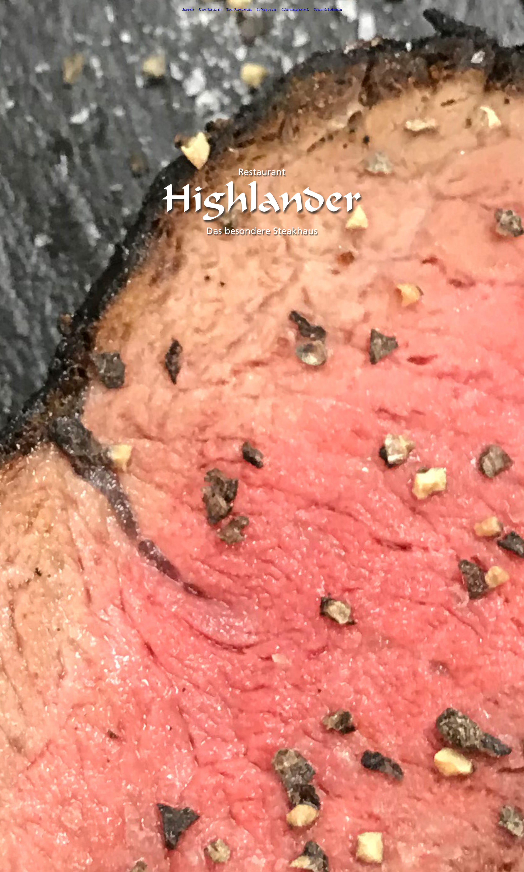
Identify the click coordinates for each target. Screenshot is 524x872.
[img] (262, 436)
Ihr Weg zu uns (266, 9)
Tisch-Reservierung (239, 9)
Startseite (188, 9)
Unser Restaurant (210, 9)
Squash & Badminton (328, 9)
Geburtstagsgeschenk (295, 9)
